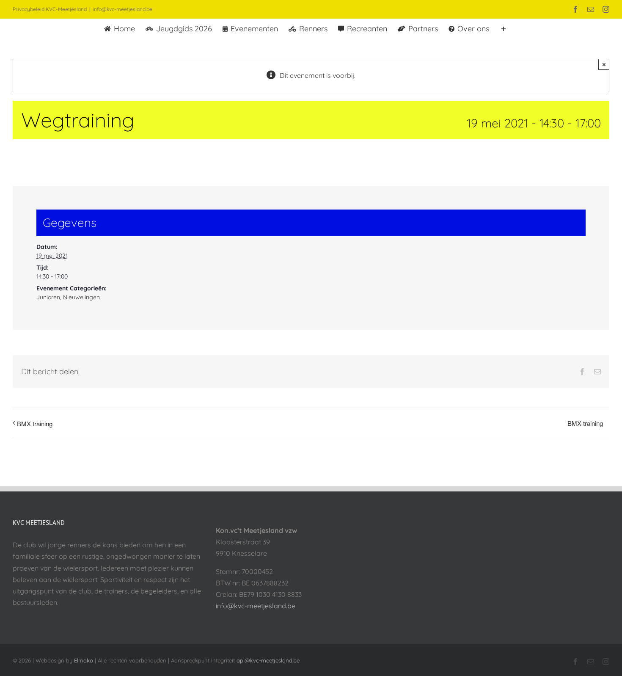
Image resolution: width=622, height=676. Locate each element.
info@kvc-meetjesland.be (122, 9)
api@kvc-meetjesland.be (268, 660)
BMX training (34, 423)
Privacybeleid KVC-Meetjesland (50, 9)
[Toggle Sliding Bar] (503, 27)
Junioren (48, 297)
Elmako (83, 660)
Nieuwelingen (81, 297)
